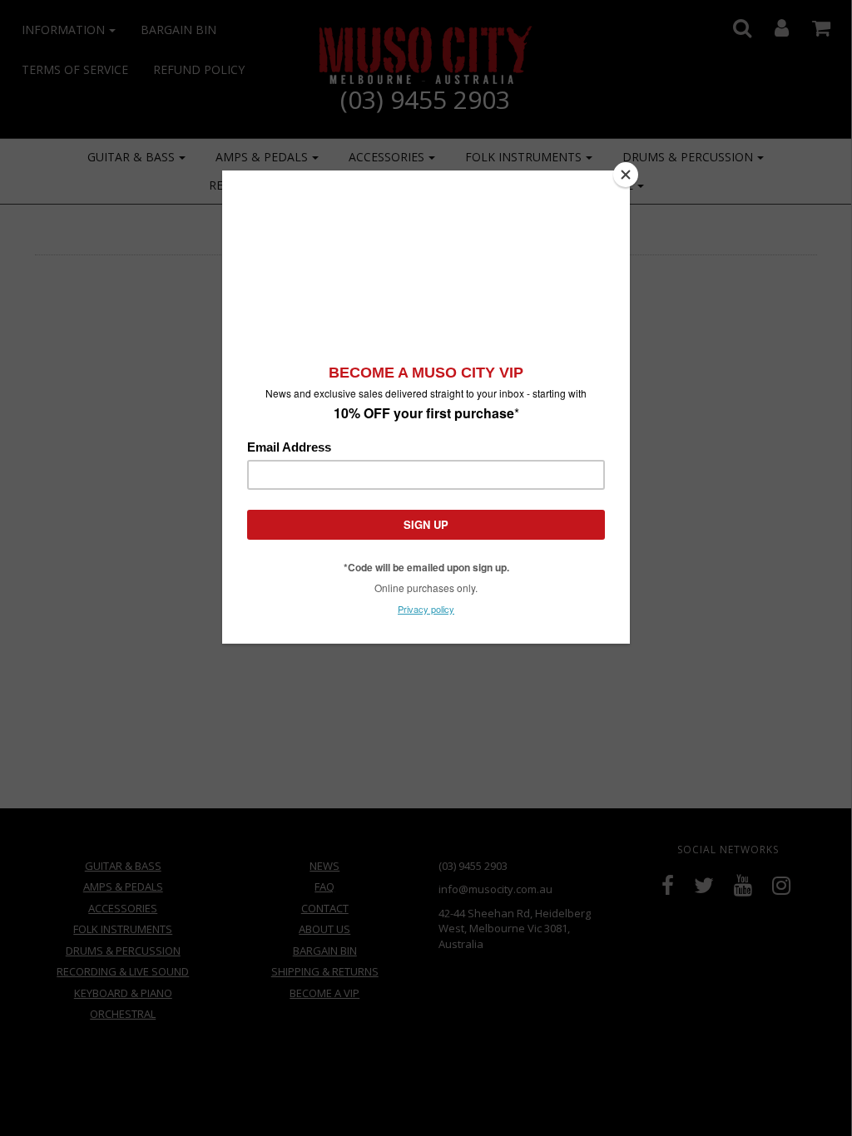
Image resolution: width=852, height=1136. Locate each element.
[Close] (625, 174)
